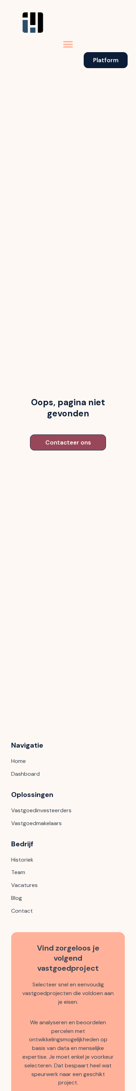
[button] (68, 44)
